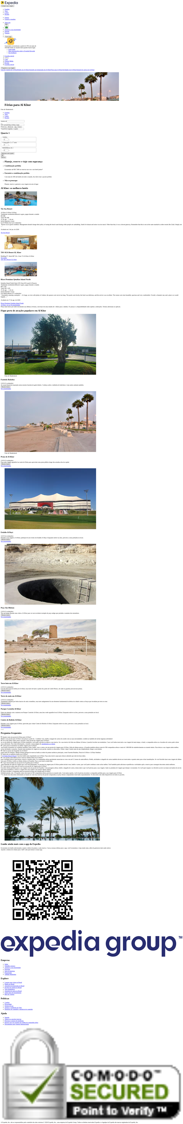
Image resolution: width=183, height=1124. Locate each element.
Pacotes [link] (7, 63)
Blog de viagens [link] (9, 994)
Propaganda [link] (8, 973)
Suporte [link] (7, 1017)
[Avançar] (3, 729)
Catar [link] (6, 59)
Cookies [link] (7, 1002)
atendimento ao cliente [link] (48, 744)
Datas (2, 127)
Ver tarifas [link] (4, 258)
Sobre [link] (6, 964)
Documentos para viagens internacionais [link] (17, 1024)
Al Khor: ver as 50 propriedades (10, 305)
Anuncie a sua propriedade (13, 30)
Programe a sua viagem (8, 68)
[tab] (7, 112)
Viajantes (3, 129)
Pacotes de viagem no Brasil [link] (13, 987)
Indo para (3, 125)
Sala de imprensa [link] (10, 971)
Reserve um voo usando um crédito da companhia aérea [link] (21, 1022)
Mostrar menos (6, 387)
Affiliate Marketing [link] (10, 974)
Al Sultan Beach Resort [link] (9, 756)
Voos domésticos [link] (10, 989)
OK (2, 155)
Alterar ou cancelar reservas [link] (13, 1019)
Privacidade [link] (8, 1004)
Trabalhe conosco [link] (10, 966)
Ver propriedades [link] (6, 389)
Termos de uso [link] (9, 1006)
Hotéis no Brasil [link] (9, 984)
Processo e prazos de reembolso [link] (14, 1021)
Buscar (3, 157)
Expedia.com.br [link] (9, 56)
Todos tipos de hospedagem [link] (13, 993)
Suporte (7, 31)
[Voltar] (1, 729)
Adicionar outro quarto (8, 153)
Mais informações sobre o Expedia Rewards (21, 51)
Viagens (7, 33)
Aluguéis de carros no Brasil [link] (13, 991)
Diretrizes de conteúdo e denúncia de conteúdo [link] (19, 1009)
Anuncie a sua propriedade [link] (13, 967)
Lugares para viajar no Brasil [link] (13, 982)
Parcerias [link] (7, 969)
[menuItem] (9, 70)
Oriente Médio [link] (9, 61)
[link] (21, 9)
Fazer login (8, 36)
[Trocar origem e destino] (1, 123)
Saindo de (4, 121)
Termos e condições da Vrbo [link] (13, 1007)
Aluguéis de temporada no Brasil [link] (14, 986)
